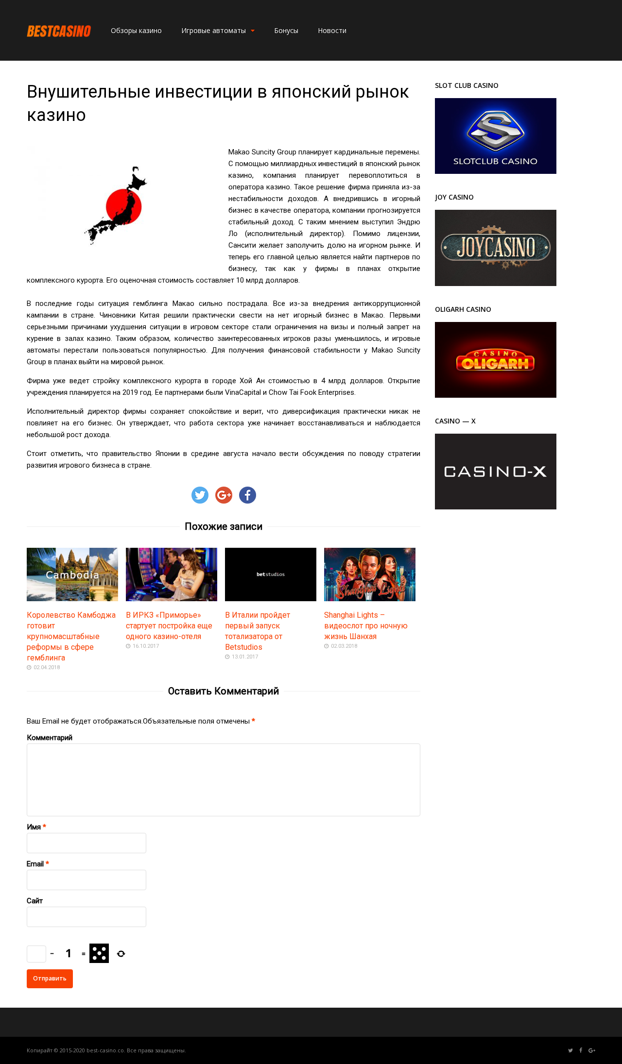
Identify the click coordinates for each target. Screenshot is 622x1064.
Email (35, 864)
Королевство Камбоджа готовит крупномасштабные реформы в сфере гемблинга (71, 636)
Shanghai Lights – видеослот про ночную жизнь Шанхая (366, 625)
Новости (332, 30)
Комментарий (49, 737)
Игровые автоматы (213, 30)
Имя (34, 827)
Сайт (35, 900)
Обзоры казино (136, 30)
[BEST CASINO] (59, 48)
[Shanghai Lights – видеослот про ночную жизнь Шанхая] (369, 598)
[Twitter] (570, 1050)
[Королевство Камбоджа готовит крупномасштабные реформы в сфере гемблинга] (72, 598)
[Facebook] (580, 1050)
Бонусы (286, 30)
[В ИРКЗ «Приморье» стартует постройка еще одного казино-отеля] (171, 598)
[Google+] (591, 1050)
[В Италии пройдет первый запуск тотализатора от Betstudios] (270, 598)
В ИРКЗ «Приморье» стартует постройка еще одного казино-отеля (169, 625)
